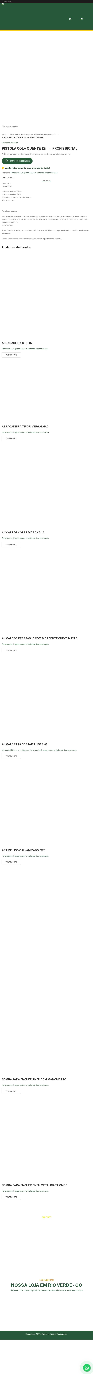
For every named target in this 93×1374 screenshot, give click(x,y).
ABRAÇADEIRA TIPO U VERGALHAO (25, 426)
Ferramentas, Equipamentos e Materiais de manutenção (33, 134)
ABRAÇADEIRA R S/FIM (17, 343)
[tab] (46, 181)
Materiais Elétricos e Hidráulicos (15, 750)
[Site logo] (7, 9)
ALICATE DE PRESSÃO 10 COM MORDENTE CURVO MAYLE (39, 638)
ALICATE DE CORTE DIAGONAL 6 (23, 532)
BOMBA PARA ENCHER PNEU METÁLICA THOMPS (34, 1185)
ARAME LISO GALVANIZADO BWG (24, 850)
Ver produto (11, 355)
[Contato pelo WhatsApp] (87, 1368)
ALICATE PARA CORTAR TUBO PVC (24, 744)
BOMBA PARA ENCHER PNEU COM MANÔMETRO (34, 1079)
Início (4, 134)
